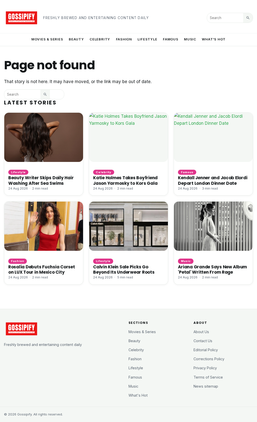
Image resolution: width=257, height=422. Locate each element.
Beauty (76, 39)
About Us (201, 332)
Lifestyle (147, 39)
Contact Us (203, 341)
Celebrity (100, 39)
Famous (170, 39)
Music (190, 39)
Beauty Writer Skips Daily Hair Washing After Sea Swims (41, 180)
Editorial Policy (206, 350)
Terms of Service (208, 377)
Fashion (124, 39)
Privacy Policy (205, 368)
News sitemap (206, 386)
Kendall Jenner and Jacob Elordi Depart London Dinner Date (212, 180)
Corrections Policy (209, 359)
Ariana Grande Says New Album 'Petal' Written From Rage (212, 269)
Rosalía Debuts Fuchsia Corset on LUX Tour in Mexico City (41, 269)
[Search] (248, 18)
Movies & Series (47, 39)
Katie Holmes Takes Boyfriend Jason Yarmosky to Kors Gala (125, 180)
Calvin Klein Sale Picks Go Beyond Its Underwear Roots (123, 269)
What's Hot (214, 39)
